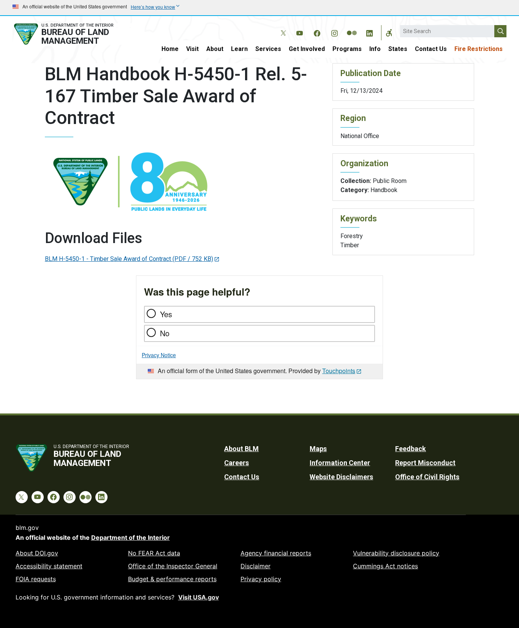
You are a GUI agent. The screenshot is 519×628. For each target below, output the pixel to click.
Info (375, 48)
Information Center (340, 463)
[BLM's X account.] (282, 27)
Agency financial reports (276, 553)
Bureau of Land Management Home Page (72, 34)
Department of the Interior (130, 537)
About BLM (241, 449)
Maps (318, 449)
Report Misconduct (425, 463)
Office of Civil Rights (427, 477)
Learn (239, 48)
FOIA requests (36, 579)
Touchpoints (338, 370)
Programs (347, 48)
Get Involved (307, 48)
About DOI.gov (37, 553)
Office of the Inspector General (172, 566)
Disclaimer (256, 566)
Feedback (410, 449)
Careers (236, 463)
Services (268, 48)
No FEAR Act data (154, 553)
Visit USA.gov (198, 597)
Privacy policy (261, 579)
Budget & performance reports (172, 579)
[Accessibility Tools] (389, 32)
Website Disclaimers (341, 477)
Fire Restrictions (478, 48)
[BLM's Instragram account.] (334, 32)
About (214, 48)
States (397, 48)
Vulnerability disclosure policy (396, 553)
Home (170, 48)
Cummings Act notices (385, 566)
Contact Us (431, 48)
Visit (192, 48)
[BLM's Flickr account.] (352, 27)
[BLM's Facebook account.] (317, 32)
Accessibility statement (49, 566)
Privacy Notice (159, 355)
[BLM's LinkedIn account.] (369, 32)
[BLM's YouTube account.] (299, 32)
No (164, 333)
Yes (166, 314)
